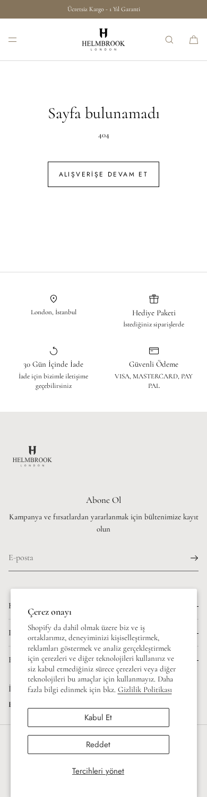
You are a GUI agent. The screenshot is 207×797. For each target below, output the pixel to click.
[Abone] (185, 558)
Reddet (98, 744)
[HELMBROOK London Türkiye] (103, 39)
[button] (169, 39)
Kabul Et (98, 717)
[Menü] (21, 39)
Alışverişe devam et (104, 174)
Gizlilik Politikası (145, 689)
